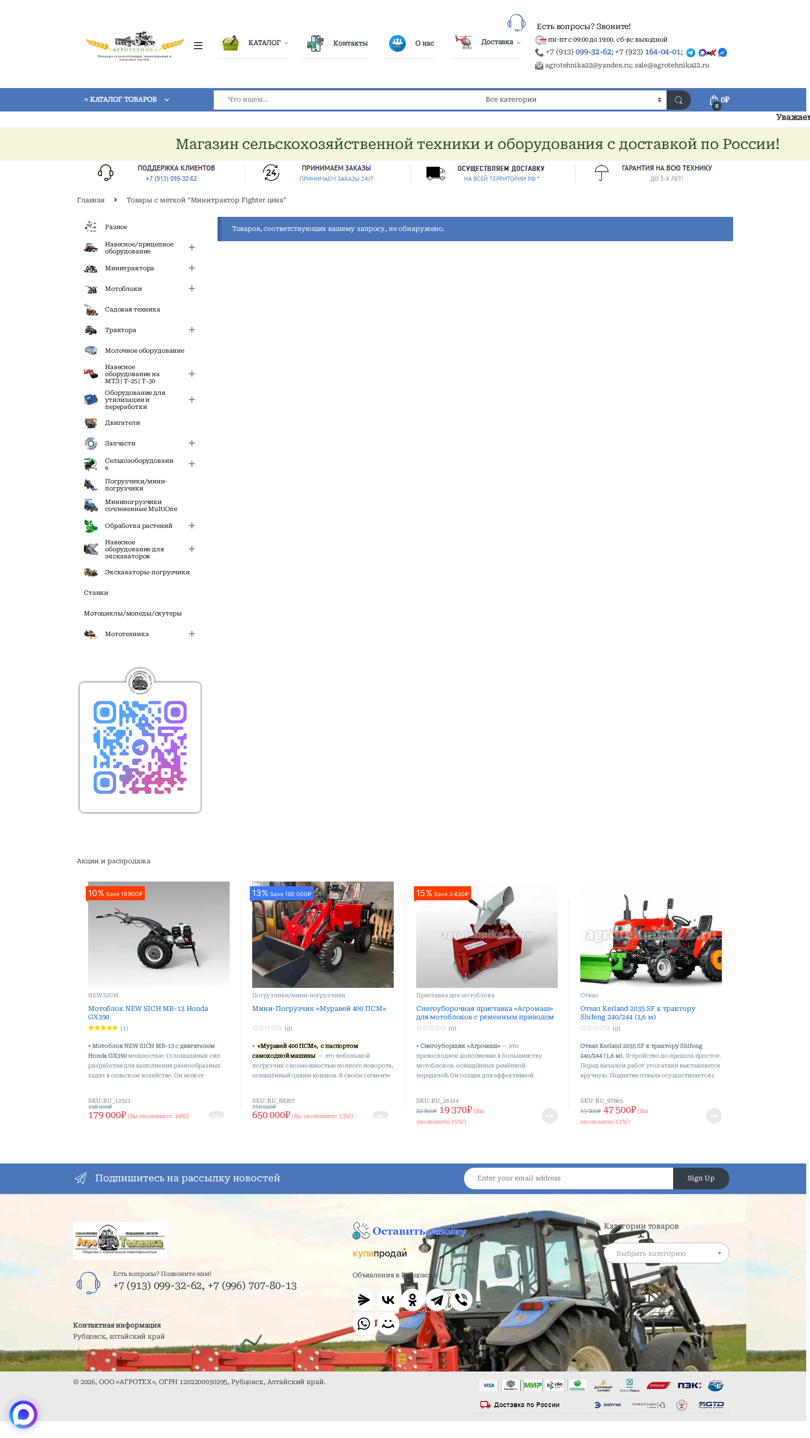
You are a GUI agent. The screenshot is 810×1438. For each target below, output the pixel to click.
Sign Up (701, 1178)
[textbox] (666, 1253)
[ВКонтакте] (388, 1300)
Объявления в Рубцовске (394, 1275)
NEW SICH (103, 995)
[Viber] (461, 1300)
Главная (91, 200)
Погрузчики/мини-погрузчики (298, 995)
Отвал (589, 995)
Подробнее (538, 1116)
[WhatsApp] (363, 1323)
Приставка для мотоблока (455, 995)
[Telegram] (437, 1300)
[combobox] (347, 100)
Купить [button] (217, 1115)
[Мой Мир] (388, 1323)
